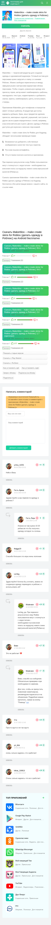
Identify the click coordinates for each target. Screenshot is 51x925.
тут (27, 702)
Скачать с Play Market (12, 358)
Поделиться (8, 378)
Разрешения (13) (17, 348)
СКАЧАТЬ (25, 26)
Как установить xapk (30, 368)
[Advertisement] (22, 208)
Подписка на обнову (27, 373)
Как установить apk (11, 368)
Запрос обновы (9, 373)
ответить (9, 480)
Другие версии (25, 31)
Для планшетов (20, 20)
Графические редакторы (23, 18)
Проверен (6, 260)
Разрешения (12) (17, 281)
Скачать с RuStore (10, 363)
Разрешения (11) (17, 260)
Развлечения (40, 18)
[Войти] (48, 3)
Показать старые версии (13, 353)
